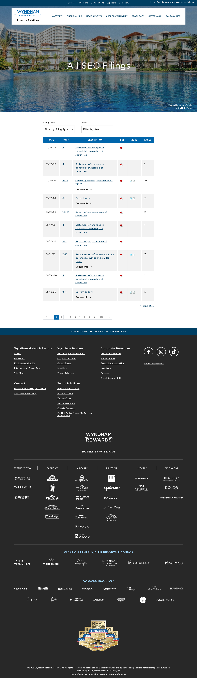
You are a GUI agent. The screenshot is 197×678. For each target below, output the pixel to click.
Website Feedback (154, 364)
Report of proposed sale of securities (91, 214)
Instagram (161, 351)
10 (94, 317)
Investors (83, 3)
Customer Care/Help (25, 393)
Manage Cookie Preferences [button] (113, 674)
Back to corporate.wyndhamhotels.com (176, 2)
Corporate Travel (66, 358)
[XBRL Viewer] (131, 180)
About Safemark (66, 403)
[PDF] (121, 147)
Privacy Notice (65, 393)
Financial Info (74, 16)
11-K (64, 254)
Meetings (62, 368)
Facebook (148, 351)
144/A (65, 212)
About (17, 353)
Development (97, 3)
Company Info (173, 16)
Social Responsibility (112, 378)
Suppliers (111, 3)
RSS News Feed (118, 331)
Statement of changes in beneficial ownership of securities (89, 151)
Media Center (108, 358)
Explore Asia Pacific (24, 363)
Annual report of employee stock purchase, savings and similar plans (94, 258)
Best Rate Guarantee (68, 388)
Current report (84, 198)
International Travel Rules (27, 368)
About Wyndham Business (71, 353)
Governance (155, 16)
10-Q (65, 180)
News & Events (94, 16)
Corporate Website (111, 353)
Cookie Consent (66, 408)
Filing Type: (49, 123)
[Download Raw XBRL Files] (134, 180)
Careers (72, 3)
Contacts (98, 331)
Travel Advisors (65, 373)
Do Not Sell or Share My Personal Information (75, 414)
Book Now (124, 3)
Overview (57, 16)
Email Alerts (80, 331)
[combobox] (59, 129)
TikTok (174, 351)
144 (64, 241)
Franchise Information (112, 363)
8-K (64, 198)
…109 (101, 317)
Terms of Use (64, 398)
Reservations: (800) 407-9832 (30, 388)
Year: (84, 123)
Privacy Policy (91, 674)
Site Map (19, 373)
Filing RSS (146, 306)
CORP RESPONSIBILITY (116, 16)
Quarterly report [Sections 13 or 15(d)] (93, 182)
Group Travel (64, 363)
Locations (19, 358)
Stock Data (138, 16)
